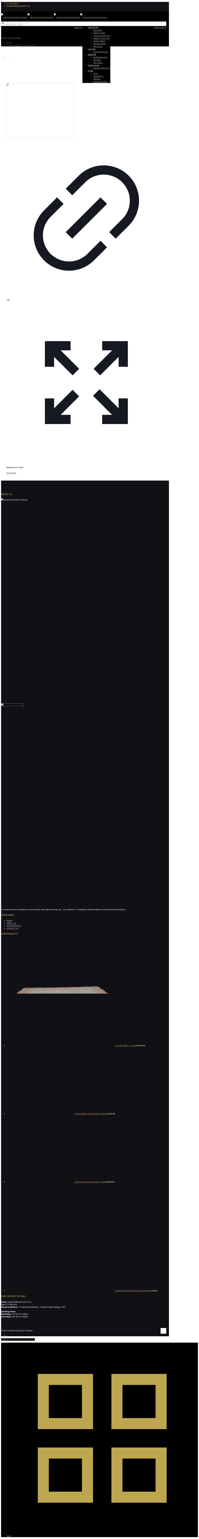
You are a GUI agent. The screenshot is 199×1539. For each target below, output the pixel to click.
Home (9, 42)
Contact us (12, 928)
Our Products (13, 925)
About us (11, 923)
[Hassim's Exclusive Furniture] (54, 17)
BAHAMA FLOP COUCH (14, 467)
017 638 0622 (12, 3)
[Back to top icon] (163, 1331)
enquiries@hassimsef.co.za (18, 5)
